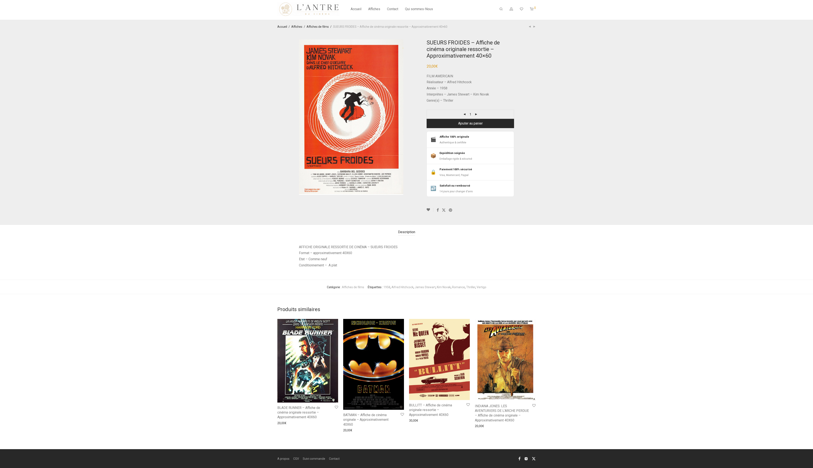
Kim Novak (444, 287)
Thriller (470, 287)
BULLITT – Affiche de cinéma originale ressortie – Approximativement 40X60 (430, 410)
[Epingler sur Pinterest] (451, 210)
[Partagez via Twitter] (444, 210)
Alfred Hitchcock (402, 287)
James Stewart (425, 287)
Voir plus (282, 423)
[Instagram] (526, 458)
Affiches (374, 9)
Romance (458, 287)
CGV (296, 458)
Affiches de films (318, 26)
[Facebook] (519, 458)
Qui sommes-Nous (419, 9)
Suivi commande (314, 458)
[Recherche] (501, 9)
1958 (386, 287)
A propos (283, 458)
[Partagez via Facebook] (438, 210)
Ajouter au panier (470, 123)
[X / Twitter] (534, 458)
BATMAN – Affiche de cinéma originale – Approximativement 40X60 (366, 419)
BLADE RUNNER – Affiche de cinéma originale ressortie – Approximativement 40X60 (298, 412)
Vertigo (481, 287)
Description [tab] (406, 232)
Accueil (356, 9)
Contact (392, 9)
